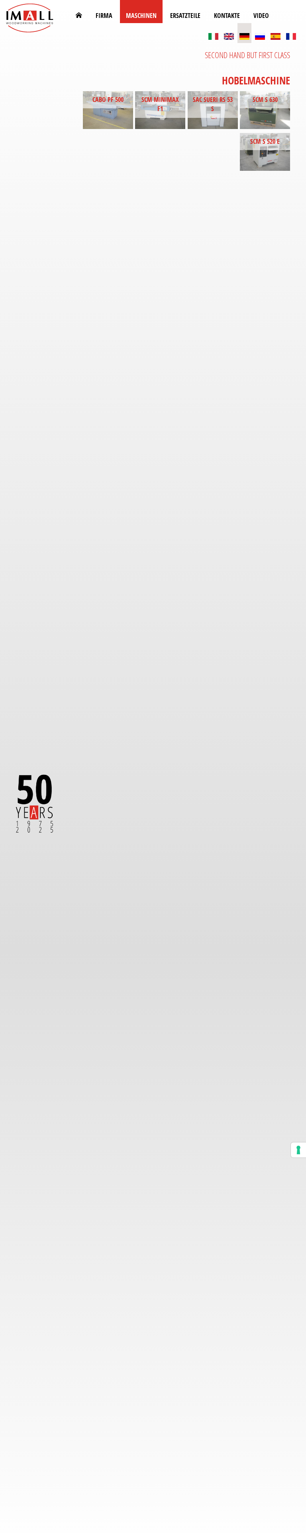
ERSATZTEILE (185, 15)
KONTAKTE (227, 15)
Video (261, 15)
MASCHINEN (141, 15)
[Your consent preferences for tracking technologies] (298, 1150)
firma (104, 15)
